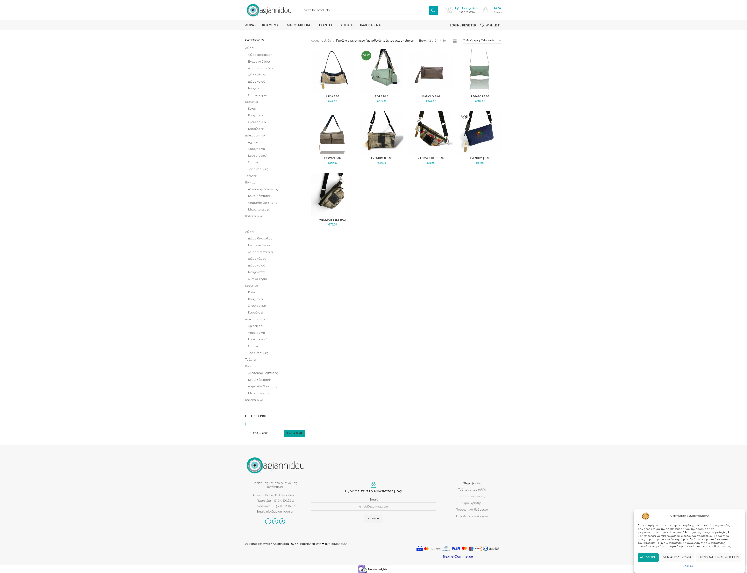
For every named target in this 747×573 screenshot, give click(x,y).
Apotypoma (256, 149)
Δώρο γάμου (257, 75)
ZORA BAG (381, 96)
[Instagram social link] (275, 521)
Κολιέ (252, 108)
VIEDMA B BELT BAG (332, 219)
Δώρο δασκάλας (260, 54)
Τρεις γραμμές (258, 169)
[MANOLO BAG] (431, 71)
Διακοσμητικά (255, 135)
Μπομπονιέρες (259, 209)
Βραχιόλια (255, 115)
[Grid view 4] (455, 40)
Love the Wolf (257, 155)
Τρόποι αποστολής (472, 489)
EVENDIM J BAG (480, 158)
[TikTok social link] (282, 521)
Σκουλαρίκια (257, 122)
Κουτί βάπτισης (259, 196)
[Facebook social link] (268, 521)
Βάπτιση (251, 182)
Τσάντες (251, 176)
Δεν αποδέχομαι (677, 557)
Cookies (688, 566)
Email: (373, 499)
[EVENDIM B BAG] (381, 132)
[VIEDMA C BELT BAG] (431, 132)
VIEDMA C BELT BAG (431, 158)
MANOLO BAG (431, 96)
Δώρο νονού (257, 81)
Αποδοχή (648, 557)
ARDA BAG (332, 96)
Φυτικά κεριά (257, 95)
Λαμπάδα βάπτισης (262, 202)
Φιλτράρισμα (294, 433)
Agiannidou (256, 142)
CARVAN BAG (332, 158)
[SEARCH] (433, 10)
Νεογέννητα (256, 88)
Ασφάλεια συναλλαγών (472, 516)
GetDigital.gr (338, 543)
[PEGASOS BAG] (480, 71)
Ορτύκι (253, 162)
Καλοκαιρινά (254, 216)
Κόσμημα (251, 101)
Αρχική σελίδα (321, 40)
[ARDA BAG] (332, 71)
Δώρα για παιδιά (260, 68)
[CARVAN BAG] (332, 132)
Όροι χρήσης (472, 503)
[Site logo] (269, 10)
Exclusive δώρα (259, 61)
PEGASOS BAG (480, 96)
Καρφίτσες (256, 129)
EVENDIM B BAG (381, 158)
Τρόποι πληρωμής (472, 496)
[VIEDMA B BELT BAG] (332, 194)
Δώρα (249, 48)
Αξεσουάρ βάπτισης (263, 189)
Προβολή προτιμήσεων (718, 557)
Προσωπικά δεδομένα (472, 509)
